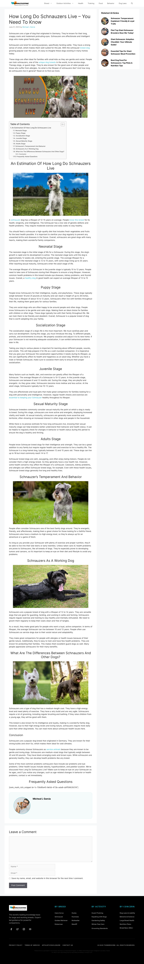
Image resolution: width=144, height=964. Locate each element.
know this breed (76, 220)
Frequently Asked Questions (27, 156)
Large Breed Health (127, 920)
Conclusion (22, 154)
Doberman (59, 924)
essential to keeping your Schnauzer (25, 397)
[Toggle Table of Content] (61, 124)
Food (101, 3)
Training (91, 3)
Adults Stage (20, 144)
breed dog (85, 48)
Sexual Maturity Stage (24, 141)
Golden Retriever (61, 920)
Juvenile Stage (21, 138)
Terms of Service (32, 945)
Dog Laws (123, 3)
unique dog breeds (47, 62)
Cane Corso (59, 913)
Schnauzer (59, 917)
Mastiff (74, 924)
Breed (46, 3)
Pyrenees (75, 917)
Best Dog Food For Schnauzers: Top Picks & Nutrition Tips (121, 63)
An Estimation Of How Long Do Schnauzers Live (31, 128)
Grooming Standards (100, 928)
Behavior (110, 3)
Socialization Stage (23, 136)
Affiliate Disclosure (51, 945)
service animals (53, 749)
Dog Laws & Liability (127, 913)
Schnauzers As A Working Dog (27, 149)
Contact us (68, 945)
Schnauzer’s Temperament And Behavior (30, 146)
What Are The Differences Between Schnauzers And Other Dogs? (40, 151)
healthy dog (30, 278)
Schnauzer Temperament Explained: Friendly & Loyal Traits (122, 21)
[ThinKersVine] (20, 3)
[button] (132, 3)
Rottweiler (76, 920)
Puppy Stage (20, 133)
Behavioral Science (127, 917)
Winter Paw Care (98, 924)
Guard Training (97, 913)
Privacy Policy (15, 945)
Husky (74, 913)
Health (80, 3)
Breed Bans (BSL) (126, 928)
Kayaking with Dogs (99, 917)
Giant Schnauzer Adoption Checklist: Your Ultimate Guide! (122, 42)
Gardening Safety (98, 920)
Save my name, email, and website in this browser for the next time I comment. (47, 878)
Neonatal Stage (21, 130)
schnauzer (15, 220)
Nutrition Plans (125, 924)
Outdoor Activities (63, 3)
